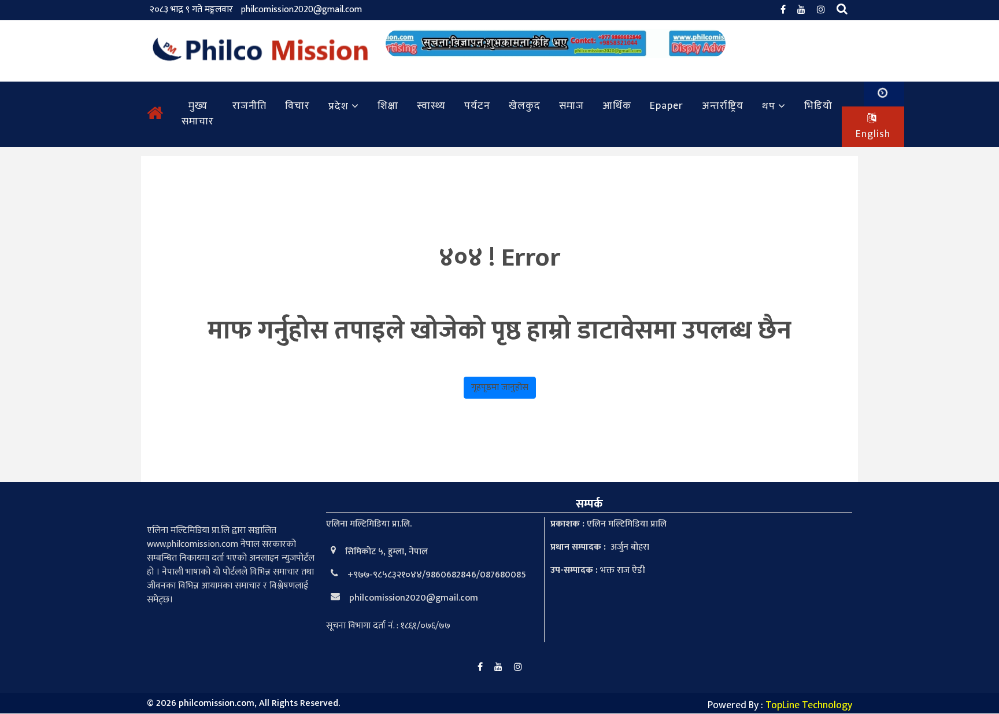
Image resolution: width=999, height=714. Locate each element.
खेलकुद (525, 106)
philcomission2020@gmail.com (301, 9)
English (873, 134)
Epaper (666, 106)
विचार (297, 106)
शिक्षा (388, 106)
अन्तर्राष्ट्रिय (722, 106)
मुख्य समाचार (198, 113)
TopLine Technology (808, 705)
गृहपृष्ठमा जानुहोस (499, 387)
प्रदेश (338, 106)
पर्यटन (477, 106)
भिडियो (818, 106)
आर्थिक (616, 106)
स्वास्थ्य (431, 106)
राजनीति (249, 106)
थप (768, 106)
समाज (571, 106)
